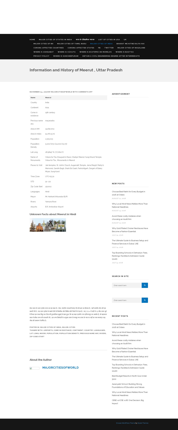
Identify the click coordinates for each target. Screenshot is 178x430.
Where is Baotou (125, 52)
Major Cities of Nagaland (131, 48)
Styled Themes (143, 423)
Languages (99, 330)
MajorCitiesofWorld (61, 92)
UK (125, 39)
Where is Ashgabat (44, 52)
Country (88, 330)
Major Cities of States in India (55, 39)
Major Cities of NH (43, 44)
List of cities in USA (109, 39)
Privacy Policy (41, 56)
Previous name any (89, 333)
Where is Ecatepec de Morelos (96, 52)
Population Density (69, 333)
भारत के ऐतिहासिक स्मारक (85, 39)
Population (52, 333)
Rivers (103, 333)
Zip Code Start (37, 336)
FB (99, 48)
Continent (78, 330)
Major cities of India (101, 44)
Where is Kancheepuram (65, 56)
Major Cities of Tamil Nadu (71, 44)
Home (32, 39)
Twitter (109, 48)
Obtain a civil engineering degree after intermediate (111, 56)
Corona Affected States (81, 48)
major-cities (68, 327)
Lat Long (34, 333)
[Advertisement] (72, 17)
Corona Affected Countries (49, 48)
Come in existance (63, 330)
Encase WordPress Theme (125, 423)
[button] (145, 285)
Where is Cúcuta (67, 52)
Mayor (43, 333)
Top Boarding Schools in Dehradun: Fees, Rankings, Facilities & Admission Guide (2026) (129, 256)
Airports (48, 330)
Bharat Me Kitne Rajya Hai (131, 44)
